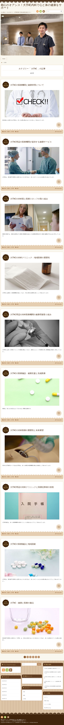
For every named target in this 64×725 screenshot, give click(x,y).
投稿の (46, 700)
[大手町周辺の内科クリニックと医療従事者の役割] (32, 518)
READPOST (59, 125)
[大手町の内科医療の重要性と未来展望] (32, 461)
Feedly (40, 11)
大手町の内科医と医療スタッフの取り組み (52, 677)
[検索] (39, 664)
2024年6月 (4, 681)
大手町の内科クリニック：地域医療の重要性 (52, 682)
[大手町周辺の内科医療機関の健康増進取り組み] (32, 346)
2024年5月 (4, 684)
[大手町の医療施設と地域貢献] (32, 575)
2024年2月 (4, 695)
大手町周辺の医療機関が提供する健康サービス (52, 672)
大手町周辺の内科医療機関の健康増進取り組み (52, 687)
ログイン (46, 697)
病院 (17, 131)
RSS (37, 11)
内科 (5, 131)
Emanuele (59, 131)
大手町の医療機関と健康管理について (52, 668)
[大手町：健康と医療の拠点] (32, 634)
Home (3, 58)
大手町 (12, 131)
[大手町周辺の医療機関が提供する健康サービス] (32, 173)
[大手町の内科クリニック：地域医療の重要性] (32, 289)
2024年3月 (4, 691)
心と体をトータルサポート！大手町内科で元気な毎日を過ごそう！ (14, 720)
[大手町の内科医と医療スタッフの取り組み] (32, 230)
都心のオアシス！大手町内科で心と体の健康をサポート (13, 719)
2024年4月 (4, 688)
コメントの (47, 704)
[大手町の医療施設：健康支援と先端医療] (32, 404)
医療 (8, 131)
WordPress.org (47, 707)
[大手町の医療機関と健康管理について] (32, 116)
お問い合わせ (44, 11)
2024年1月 (4, 698)
